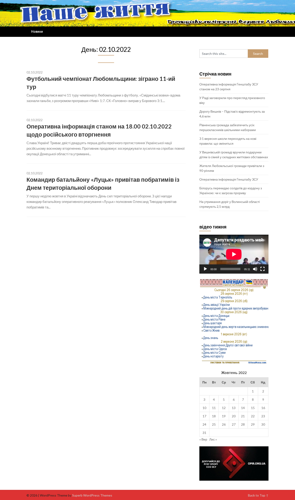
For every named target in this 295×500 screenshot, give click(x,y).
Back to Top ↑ (258, 495)
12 (224, 408)
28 (243, 424)
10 (204, 408)
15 (253, 408)
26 (224, 424)
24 (204, 424)
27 (234, 424)
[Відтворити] (205, 269)
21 (243, 416)
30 (263, 424)
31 (204, 433)
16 (263, 408)
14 (243, 408)
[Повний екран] (262, 269)
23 (263, 416)
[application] (233, 254)
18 (214, 416)
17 (204, 416)
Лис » (213, 439)
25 (214, 424)
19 (224, 416)
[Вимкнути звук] (255, 269)
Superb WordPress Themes (92, 495)
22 (253, 416)
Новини (37, 31)
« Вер (203, 439)
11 (214, 408)
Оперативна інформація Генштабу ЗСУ (228, 179)
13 (234, 408)
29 (253, 424)
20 (234, 416)
